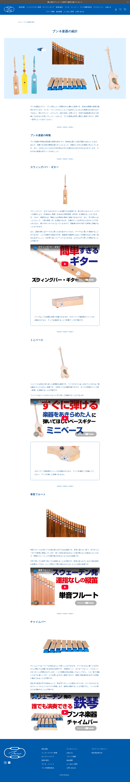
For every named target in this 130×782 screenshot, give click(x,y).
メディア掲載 (50, 11)
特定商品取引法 (97, 753)
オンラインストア (48, 7)
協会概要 (59, 11)
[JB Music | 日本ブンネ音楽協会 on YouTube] (9, 762)
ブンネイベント (98, 7)
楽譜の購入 (59, 7)
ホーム (20, 22)
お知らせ (108, 7)
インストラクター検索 (33, 7)
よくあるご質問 (69, 11)
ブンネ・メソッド (71, 7)
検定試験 (22, 7)
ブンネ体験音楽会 (86, 7)
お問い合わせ (79, 11)
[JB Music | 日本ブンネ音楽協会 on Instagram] (5, 762)
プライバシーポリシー (99, 749)
